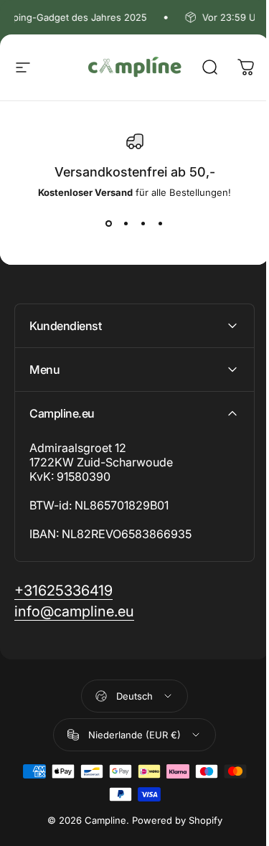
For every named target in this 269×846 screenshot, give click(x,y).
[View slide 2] (126, 223)
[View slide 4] (160, 223)
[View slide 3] (143, 223)
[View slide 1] (109, 223)
